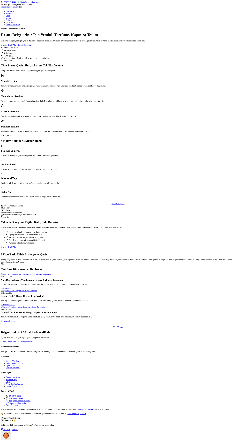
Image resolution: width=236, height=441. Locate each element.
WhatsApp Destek (16, 398)
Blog (8, 16)
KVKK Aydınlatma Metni (16, 403)
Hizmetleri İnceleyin (24, 45)
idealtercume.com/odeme (86, 409)
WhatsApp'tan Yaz (10, 430)
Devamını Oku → (8, 288)
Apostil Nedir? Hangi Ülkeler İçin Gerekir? (22, 296)
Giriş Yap (9, 22)
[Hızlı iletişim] (6, 435)
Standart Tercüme (13, 368)
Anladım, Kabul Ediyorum (11, 418)
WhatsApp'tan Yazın (26, 342)
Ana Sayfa (10, 11)
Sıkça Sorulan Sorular (14, 384)
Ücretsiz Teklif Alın (8, 45)
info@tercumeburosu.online (32, 2)
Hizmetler (10, 13)
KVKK (83, 414)
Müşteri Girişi (11, 380)
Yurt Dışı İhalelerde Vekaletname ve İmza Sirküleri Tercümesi (32, 280)
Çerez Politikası (12, 405)
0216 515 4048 (10, 2)
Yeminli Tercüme (12, 361)
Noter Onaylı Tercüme (14, 363)
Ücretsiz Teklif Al (13, 25)
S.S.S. (8, 18)
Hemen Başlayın (118, 204)
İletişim (9, 20)
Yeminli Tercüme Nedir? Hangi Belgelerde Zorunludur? (29, 312)
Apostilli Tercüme (13, 365)
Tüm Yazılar (118, 327)
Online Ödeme (11, 386)
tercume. (9, 7)
